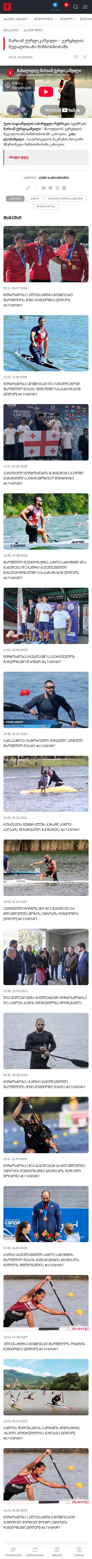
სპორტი (15, 199)
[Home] (7, 7)
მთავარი (10, 30)
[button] (17, 19)
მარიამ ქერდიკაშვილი (65, 199)
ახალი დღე (32, 30)
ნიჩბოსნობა (46, 206)
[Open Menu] (85, 6)
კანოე (34, 199)
